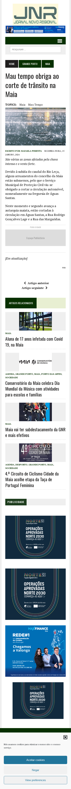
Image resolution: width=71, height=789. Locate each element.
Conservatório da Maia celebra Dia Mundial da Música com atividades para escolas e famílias (32, 389)
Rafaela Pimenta (31, 151)
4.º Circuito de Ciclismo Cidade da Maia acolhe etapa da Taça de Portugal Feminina (32, 479)
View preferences (35, 780)
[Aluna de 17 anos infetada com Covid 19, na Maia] (35, 328)
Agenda (9, 374)
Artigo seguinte (33, 288)
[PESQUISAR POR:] (35, 49)
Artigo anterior (38, 283)
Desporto (21, 464)
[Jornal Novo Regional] (35, 15)
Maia (22, 104)
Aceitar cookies (35, 759)
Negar (35, 770)
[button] (65, 737)
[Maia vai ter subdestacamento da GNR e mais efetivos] (35, 419)
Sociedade (11, 377)
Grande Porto (30, 64)
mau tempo (35, 104)
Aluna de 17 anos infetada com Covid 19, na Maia (34, 341)
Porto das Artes (51, 374)
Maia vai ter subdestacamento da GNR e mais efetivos (35, 432)
